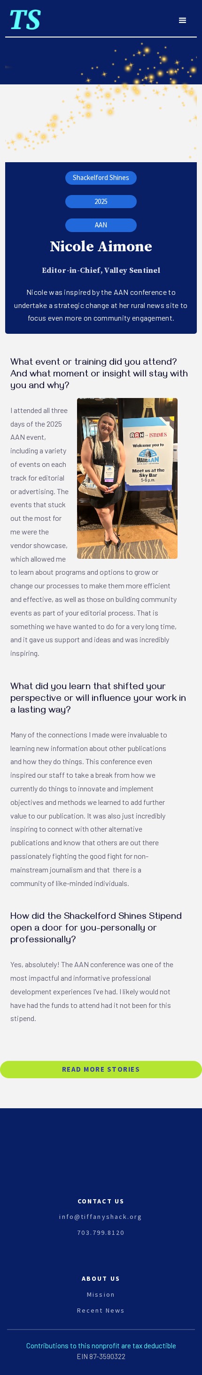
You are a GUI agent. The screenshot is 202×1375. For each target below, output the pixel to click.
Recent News (101, 1310)
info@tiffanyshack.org (100, 1216)
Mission (101, 1294)
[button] (183, 21)
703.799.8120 (100, 1232)
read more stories (101, 1069)
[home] (23, 16)
